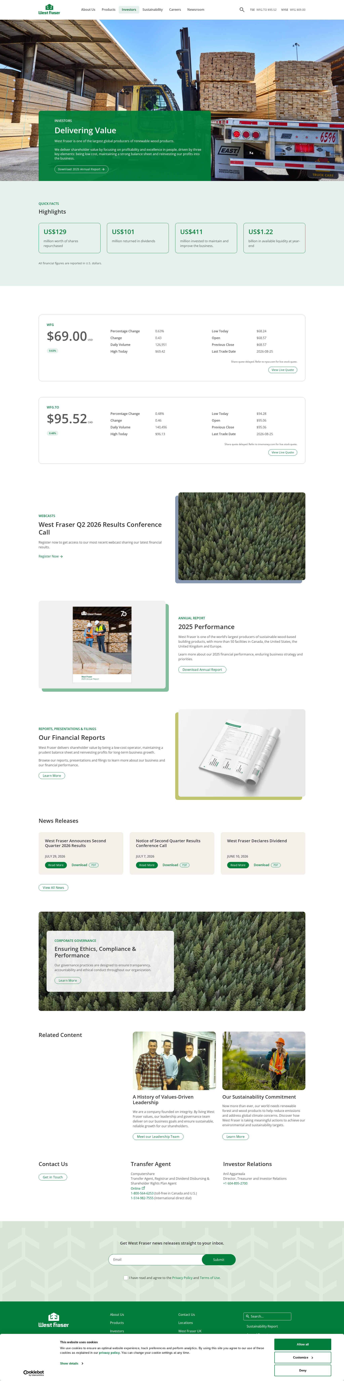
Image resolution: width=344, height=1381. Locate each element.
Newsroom (195, 9)
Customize (300, 1357)
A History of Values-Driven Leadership (163, 1099)
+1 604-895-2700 (235, 1183)
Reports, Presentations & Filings (67, 729)
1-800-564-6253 (142, 1193)
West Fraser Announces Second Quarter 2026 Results (75, 843)
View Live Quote (283, 370)
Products (108, 9)
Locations (185, 1323)
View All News (53, 887)
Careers (175, 9)
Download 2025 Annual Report (79, 169)
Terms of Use (210, 1278)
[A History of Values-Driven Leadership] (174, 1061)
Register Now (49, 556)
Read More (56, 865)
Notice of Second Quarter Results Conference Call (168, 843)
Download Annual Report (202, 669)
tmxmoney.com (266, 444)
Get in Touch (53, 1177)
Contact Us (186, 1314)
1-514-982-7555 (142, 1198)
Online (136, 1188)
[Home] (49, 9)
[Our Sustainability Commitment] (263, 1061)
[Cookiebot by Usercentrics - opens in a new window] (33, 1373)
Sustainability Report (262, 1326)
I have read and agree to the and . (175, 1277)
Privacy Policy (182, 1278)
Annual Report (191, 618)
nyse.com (270, 361)
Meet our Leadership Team (158, 1136)
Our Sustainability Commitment (259, 1096)
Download (79, 865)
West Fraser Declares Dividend (257, 840)
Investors (129, 9)
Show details (69, 1363)
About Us (88, 9)
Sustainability (153, 9)
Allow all (303, 1344)
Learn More (52, 775)
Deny (302, 1370)
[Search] (242, 10)
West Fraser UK (189, 1331)
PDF (93, 865)
